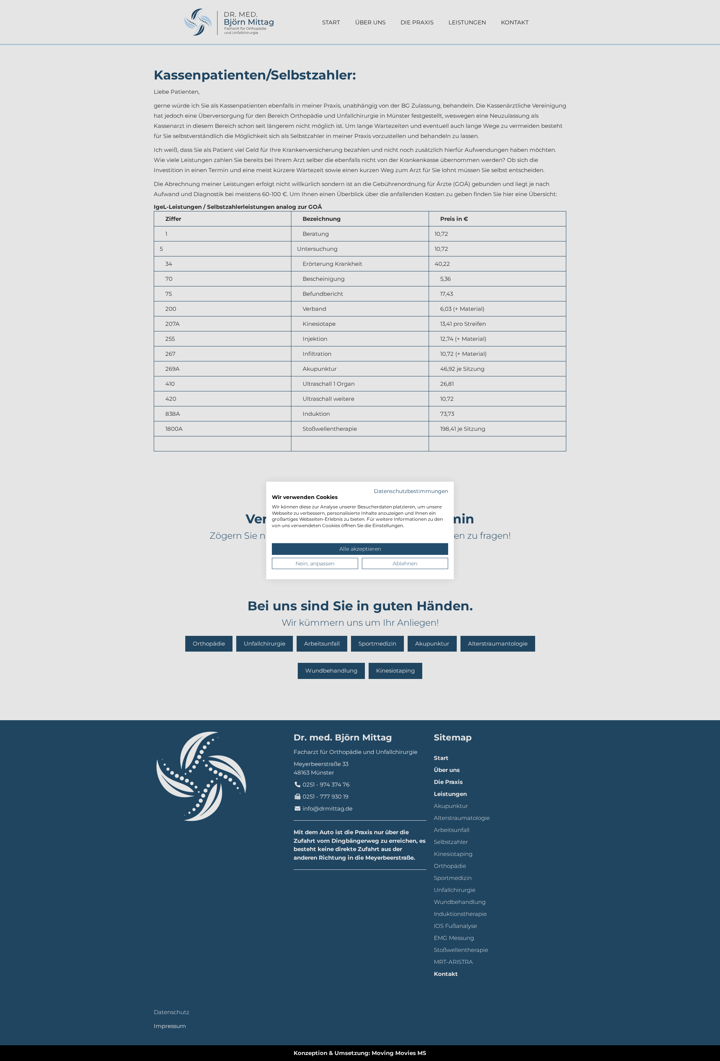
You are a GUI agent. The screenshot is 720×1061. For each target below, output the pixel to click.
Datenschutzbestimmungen (411, 491)
